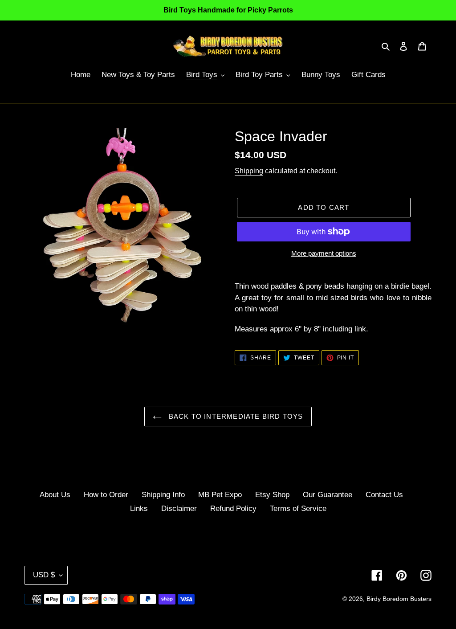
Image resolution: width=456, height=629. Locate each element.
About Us (55, 494)
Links (139, 508)
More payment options (323, 253)
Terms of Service (298, 508)
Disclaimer (179, 508)
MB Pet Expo (220, 494)
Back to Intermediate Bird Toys (234, 416)
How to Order (106, 494)
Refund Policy (233, 508)
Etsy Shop (272, 494)
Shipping (249, 171)
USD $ (44, 575)
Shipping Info (163, 494)
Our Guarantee (327, 494)
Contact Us (384, 494)
